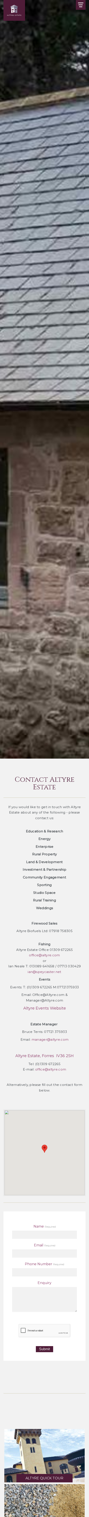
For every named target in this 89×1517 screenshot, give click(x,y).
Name (38, 1226)
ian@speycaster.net (44, 972)
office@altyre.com (44, 955)
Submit (44, 1349)
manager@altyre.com (50, 1039)
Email (38, 1245)
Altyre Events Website (44, 1008)
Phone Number (38, 1264)
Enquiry (44, 1283)
